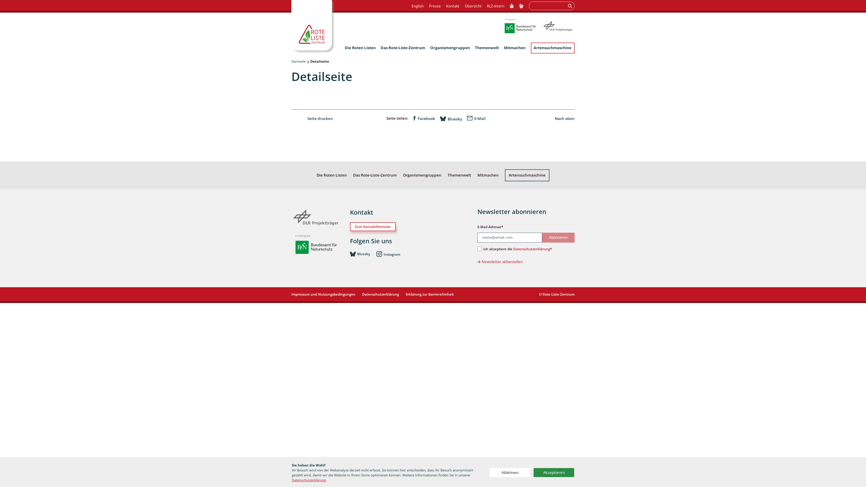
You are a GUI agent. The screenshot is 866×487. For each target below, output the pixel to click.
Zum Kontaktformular (373, 226)
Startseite (298, 61)
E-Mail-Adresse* (490, 227)
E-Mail (480, 118)
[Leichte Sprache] (512, 6)
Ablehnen (510, 472)
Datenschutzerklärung (309, 480)
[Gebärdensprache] (521, 6)
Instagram (392, 254)
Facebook (426, 118)
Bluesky (455, 118)
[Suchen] (570, 6)
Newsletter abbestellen (502, 261)
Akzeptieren (554, 472)
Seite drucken (320, 118)
